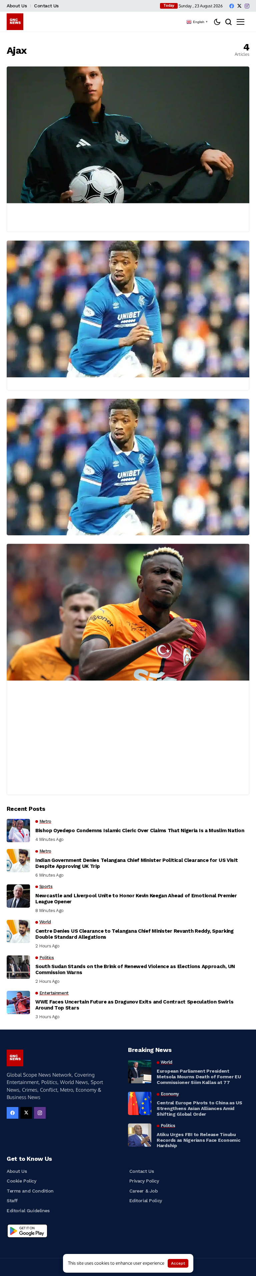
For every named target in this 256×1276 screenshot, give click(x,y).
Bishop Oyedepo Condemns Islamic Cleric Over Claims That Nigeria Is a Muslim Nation (139, 831)
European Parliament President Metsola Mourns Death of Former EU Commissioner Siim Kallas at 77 (199, 1076)
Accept (178, 1263)
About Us (17, 5)
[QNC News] (15, 21)
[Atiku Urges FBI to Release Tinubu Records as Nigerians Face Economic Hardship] (139, 1135)
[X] (239, 6)
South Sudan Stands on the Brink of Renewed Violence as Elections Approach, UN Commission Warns (135, 969)
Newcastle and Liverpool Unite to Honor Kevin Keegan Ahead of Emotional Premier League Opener (136, 899)
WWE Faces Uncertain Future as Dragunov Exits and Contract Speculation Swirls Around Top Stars (134, 1005)
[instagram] (247, 6)
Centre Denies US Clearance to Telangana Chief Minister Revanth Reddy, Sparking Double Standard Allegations (134, 934)
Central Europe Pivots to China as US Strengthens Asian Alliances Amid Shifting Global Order (199, 1108)
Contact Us (46, 5)
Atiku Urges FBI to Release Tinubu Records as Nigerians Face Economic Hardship (198, 1140)
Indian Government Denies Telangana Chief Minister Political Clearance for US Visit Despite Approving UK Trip (136, 863)
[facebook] (231, 6)
